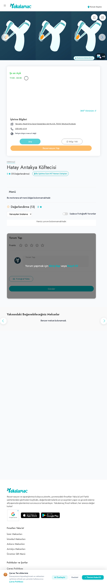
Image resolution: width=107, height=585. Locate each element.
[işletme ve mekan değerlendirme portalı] (4, 5)
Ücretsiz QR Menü (16, 554)
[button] (102, 37)
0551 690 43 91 (21, 129)
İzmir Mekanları (14, 534)
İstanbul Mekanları (16, 539)
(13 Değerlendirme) (20, 173)
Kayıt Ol (72, 266)
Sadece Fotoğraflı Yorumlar (83, 213)
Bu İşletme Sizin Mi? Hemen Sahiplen (51, 173)
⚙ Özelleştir (59, 577)
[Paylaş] (102, 17)
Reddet (74, 577)
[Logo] (17, 491)
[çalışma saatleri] (26, 78)
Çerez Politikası (15, 568)
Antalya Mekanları (16, 549)
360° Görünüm (87, 110)
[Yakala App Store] (30, 515)
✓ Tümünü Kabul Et (93, 577)
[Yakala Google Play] (50, 515)
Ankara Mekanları (16, 544)
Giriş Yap (54, 266)
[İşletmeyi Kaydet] (94, 17)
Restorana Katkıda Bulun (84, 58)
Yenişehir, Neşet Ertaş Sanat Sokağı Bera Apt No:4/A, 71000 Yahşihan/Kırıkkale (45, 124)
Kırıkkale (11, 162)
